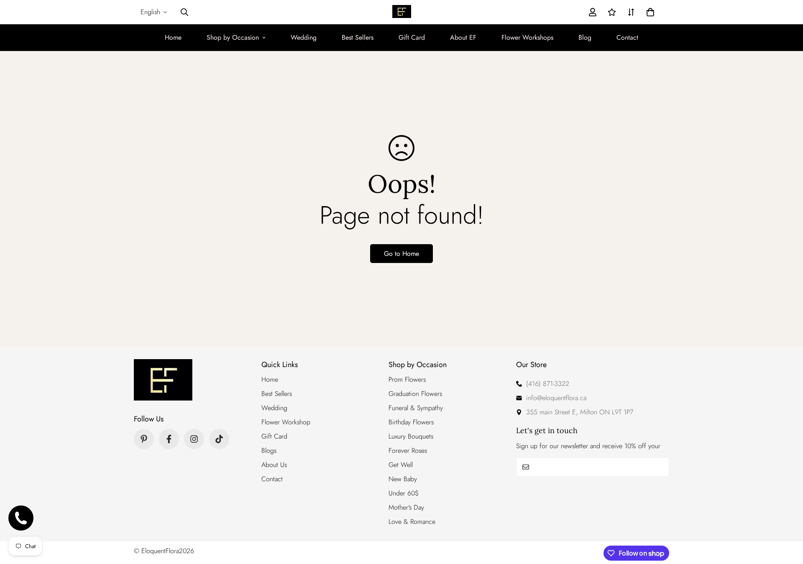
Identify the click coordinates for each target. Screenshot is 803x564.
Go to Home (401, 253)
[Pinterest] (144, 439)
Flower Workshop (285, 422)
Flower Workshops (527, 37)
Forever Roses (408, 450)
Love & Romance (412, 521)
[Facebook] (169, 439)
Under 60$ (404, 493)
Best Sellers (357, 37)
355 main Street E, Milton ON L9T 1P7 (579, 412)
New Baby (403, 479)
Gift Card (412, 37)
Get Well (401, 465)
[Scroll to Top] (786, 518)
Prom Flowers (407, 379)
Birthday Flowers (411, 422)
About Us (274, 465)
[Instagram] (194, 439)
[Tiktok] (219, 439)
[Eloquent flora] (401, 12)
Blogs (268, 450)
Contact (627, 37)
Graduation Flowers (415, 393)
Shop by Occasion (233, 37)
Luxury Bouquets (411, 436)
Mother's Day (406, 507)
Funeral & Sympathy (416, 408)
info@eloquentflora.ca (556, 398)
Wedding (304, 37)
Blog (584, 37)
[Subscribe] (659, 467)
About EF (463, 37)
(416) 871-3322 (547, 383)
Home (173, 37)
